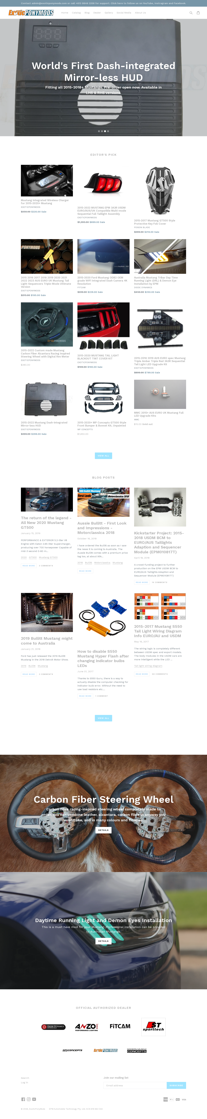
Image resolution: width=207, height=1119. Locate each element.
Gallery (109, 12)
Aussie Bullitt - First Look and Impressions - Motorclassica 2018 (102, 528)
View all (103, 455)
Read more (29, 566)
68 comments (160, 674)
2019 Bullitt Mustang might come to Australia (47, 640)
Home (64, 12)
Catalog (76, 12)
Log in (24, 1082)
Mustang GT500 (48, 557)
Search (25, 1077)
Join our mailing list (116, 1077)
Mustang (118, 562)
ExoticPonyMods (37, 1109)
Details (103, 830)
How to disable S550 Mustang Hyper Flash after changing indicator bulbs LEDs (103, 658)
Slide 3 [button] (105, 131)
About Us (140, 12)
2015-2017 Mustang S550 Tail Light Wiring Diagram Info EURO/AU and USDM (158, 631)
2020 (24, 557)
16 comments (159, 582)
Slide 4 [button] (108, 131)
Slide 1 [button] (99, 131)
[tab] (99, 131)
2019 (23, 665)
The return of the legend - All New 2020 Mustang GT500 (46, 523)
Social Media (124, 12)
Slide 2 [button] (102, 131)
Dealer (97, 12)
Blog (87, 12)
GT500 (33, 557)
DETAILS (103, 941)
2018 (80, 562)
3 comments (46, 566)
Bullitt (88, 562)
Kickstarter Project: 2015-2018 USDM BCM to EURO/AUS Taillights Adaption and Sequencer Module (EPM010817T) (159, 542)
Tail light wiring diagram (148, 665)
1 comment (101, 696)
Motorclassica (102, 562)
